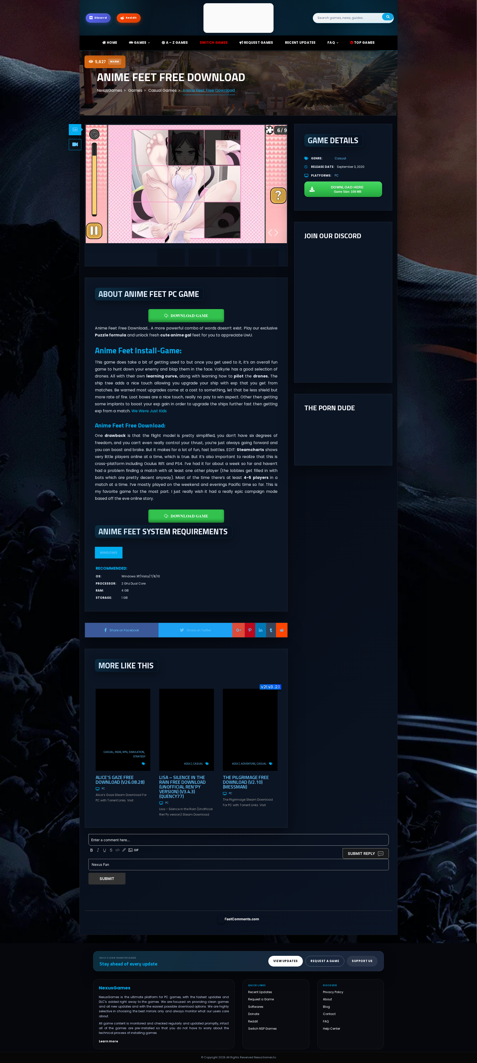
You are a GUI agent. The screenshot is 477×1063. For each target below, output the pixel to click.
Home (111, 42)
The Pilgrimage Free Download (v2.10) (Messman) (246, 782)
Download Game (189, 315)
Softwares (255, 1007)
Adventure (248, 763)
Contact (329, 1014)
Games (140, 42)
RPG (125, 752)
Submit (107, 878)
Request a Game (261, 999)
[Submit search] (388, 16)
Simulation (136, 752)
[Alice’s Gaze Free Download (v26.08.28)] (123, 730)
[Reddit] (281, 630)
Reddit (253, 1021)
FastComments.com (242, 919)
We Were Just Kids (149, 411)
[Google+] (238, 630)
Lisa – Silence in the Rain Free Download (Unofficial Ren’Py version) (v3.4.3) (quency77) (182, 787)
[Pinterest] (250, 630)
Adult (188, 763)
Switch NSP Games (262, 1028)
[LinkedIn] (260, 630)
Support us (362, 961)
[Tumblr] (271, 630)
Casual (109, 752)
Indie (118, 752)
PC (103, 788)
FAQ (331, 42)
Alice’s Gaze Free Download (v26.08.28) (120, 780)
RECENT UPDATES (300, 42)
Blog (326, 1007)
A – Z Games (176, 42)
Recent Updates (260, 992)
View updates (285, 961)
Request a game (325, 961)
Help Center (331, 1028)
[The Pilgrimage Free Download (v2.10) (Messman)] (250, 730)
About (327, 999)
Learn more (108, 1041)
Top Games (364, 42)
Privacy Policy (333, 992)
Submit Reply (361, 853)
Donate (253, 1014)
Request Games (258, 42)
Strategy (139, 756)
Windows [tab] (108, 552)
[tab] (75, 129)
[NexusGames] (238, 17)
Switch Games (214, 42)
